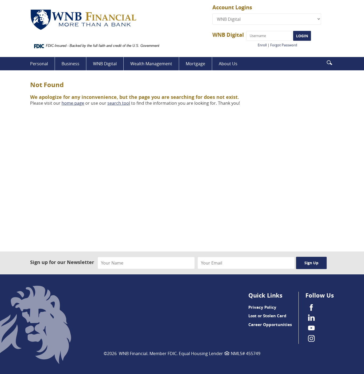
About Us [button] (228, 64)
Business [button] (70, 64)
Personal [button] (39, 64)
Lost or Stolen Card (267, 316)
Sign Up (311, 262)
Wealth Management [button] (151, 64)
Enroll (262, 45)
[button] (329, 62)
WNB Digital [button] (105, 64)
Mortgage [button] (195, 64)
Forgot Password (283, 45)
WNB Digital (228, 34)
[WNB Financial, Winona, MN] (121, 20)
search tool (118, 103)
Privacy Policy (262, 307)
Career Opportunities (270, 324)
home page (73, 103)
